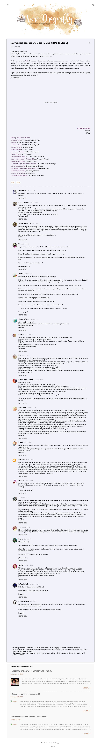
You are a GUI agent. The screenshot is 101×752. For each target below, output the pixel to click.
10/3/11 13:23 (31, 190)
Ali (19, 497)
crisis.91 (21, 565)
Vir (19, 244)
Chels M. (21, 334)
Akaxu (20, 442)
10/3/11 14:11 (29, 273)
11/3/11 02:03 (34, 584)
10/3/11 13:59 (25, 244)
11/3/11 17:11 (33, 601)
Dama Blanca (22, 407)
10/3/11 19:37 (25, 497)
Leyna (20, 539)
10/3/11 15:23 (25, 355)
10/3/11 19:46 (26, 527)
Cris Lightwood (23, 202)
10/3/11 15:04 (35, 319)
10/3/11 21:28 (29, 565)
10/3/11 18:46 (29, 480)
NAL (12, 182)
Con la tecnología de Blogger (50, 743)
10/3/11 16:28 (32, 407)
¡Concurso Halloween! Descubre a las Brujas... (29, 717)
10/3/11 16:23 (39, 379)
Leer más (86, 688)
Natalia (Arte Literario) (26, 379)
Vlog (18, 182)
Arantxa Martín (23, 601)
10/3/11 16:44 (27, 442)
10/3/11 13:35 (36, 223)
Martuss (21, 480)
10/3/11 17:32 (29, 459)
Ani (19, 355)
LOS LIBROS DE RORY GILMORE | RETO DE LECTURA (31, 671)
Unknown (21, 459)
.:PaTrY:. (21, 273)
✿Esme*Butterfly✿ (25, 223)
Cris (19, 527)
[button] (89, 43)
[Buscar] (93, 5)
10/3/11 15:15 (29, 334)
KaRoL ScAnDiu (23, 584)
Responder (22, 198)
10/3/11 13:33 (34, 202)
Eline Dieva (22, 190)
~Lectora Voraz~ (24, 319)
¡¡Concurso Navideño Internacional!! (25, 694)
